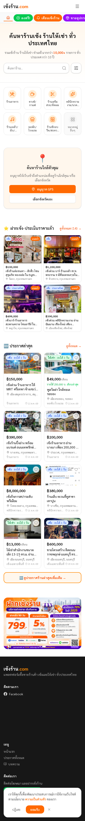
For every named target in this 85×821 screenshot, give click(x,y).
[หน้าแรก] (8, 17)
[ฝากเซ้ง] (42, 623)
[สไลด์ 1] (40, 646)
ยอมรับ (35, 809)
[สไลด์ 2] (44, 646)
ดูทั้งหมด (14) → (70, 228)
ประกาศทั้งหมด (14, 758)
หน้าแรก (9, 751)
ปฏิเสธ (16, 809)
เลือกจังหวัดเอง (42, 199)
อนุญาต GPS (45, 189)
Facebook (16, 694)
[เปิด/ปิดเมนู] (77, 6)
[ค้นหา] (64, 68)
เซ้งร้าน (16, 6)
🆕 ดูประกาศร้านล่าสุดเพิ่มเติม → (42, 578)
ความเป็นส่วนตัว (35, 799)
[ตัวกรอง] (76, 68)
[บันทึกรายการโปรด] (36, 358)
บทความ (14, 764)
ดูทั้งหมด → (73, 346)
